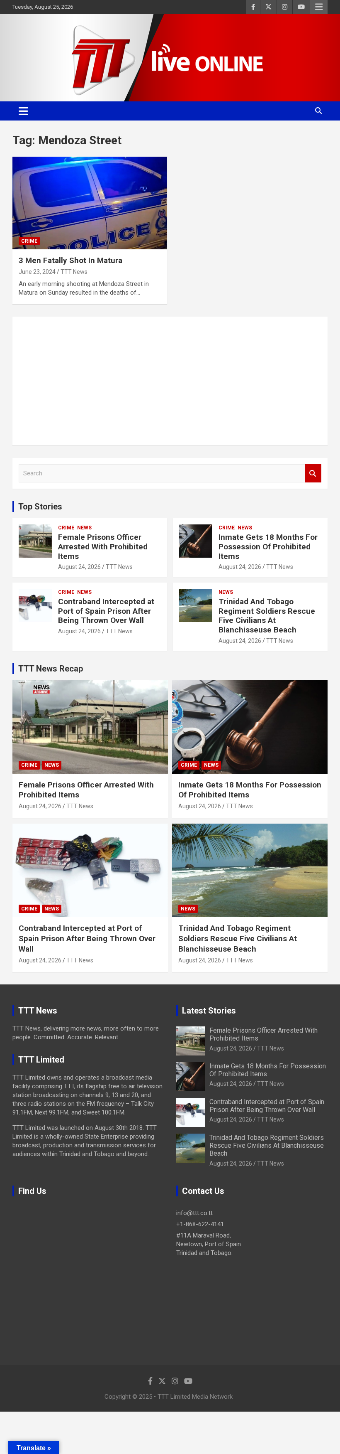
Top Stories (40, 507)
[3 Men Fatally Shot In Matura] (90, 203)
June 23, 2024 (37, 271)
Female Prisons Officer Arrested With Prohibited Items (103, 546)
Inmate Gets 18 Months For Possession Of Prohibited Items (268, 546)
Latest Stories (209, 1011)
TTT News (74, 271)
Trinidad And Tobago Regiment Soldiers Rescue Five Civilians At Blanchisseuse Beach (267, 616)
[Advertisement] (170, 381)
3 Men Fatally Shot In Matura (70, 260)
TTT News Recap (50, 669)
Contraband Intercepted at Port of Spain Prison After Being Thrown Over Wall (106, 611)
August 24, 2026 (79, 566)
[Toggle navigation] (23, 111)
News (84, 528)
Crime (29, 241)
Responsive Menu (319, 7)
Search (313, 473)
